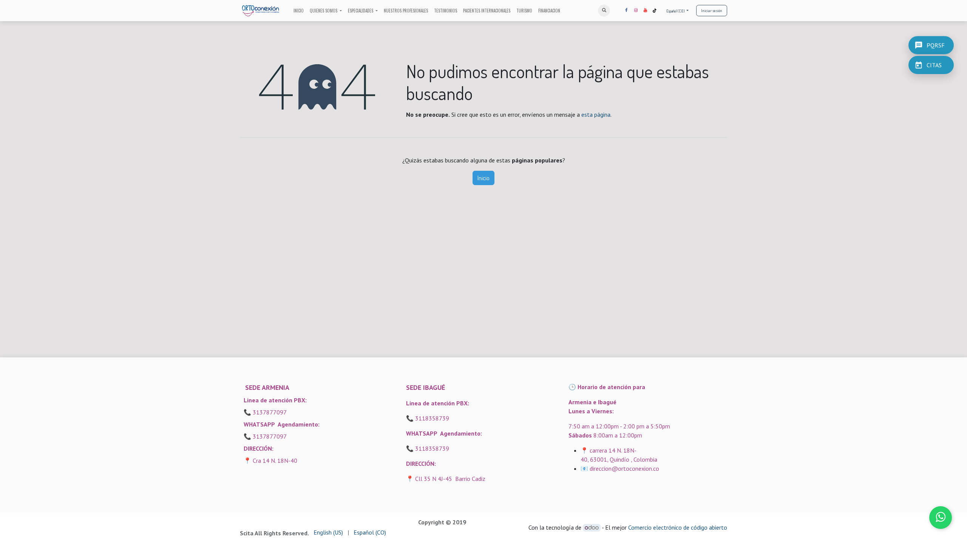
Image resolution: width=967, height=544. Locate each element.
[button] (604, 11)
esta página (595, 114)
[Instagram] (636, 10)
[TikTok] (654, 10)
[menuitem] (298, 11)
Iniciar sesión (711, 10)
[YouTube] (645, 10)
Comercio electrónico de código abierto (677, 527)
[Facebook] (626, 10)
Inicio (483, 178)
